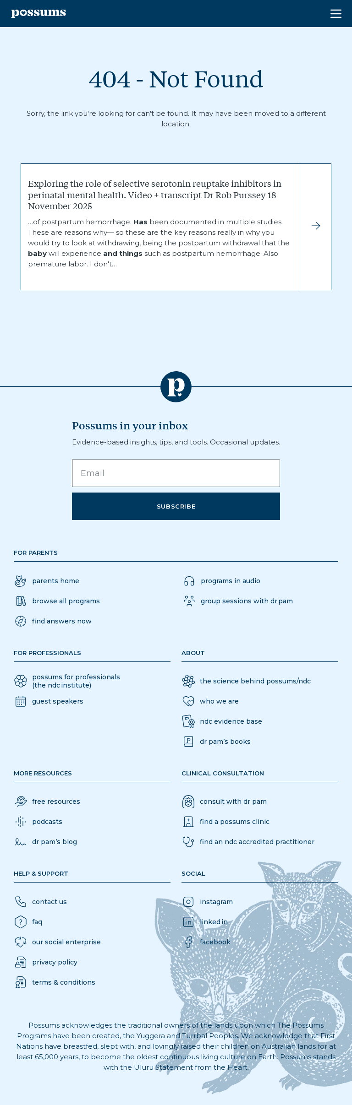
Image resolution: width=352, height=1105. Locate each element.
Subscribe (176, 506)
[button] (53, 621)
